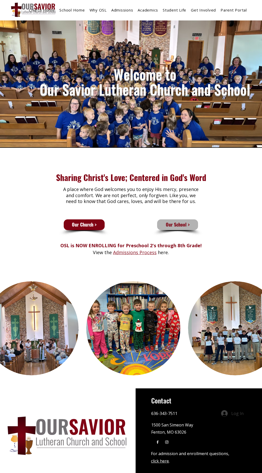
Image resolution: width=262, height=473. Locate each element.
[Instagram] (167, 442)
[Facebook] (157, 442)
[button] (203, 10)
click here (160, 461)
